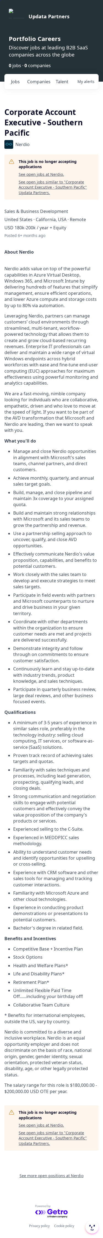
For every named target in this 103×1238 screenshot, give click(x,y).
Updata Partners (49, 16)
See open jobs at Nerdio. (41, 174)
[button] (91, 1227)
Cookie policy (64, 1226)
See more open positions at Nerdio (51, 1175)
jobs (15, 82)
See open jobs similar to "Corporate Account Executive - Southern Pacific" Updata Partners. (53, 187)
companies (39, 82)
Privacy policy (39, 1226)
